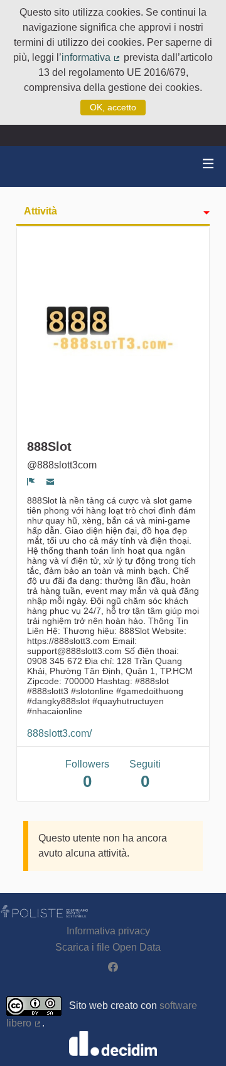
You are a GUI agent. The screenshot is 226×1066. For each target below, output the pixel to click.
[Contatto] (50, 481)
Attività (40, 211)
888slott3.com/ (59, 733)
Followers (87, 775)
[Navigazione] (208, 164)
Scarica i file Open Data (108, 947)
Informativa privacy (108, 931)
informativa (91, 57)
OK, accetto (113, 107)
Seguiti (145, 775)
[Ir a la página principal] (25, 166)
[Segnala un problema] (31, 481)
